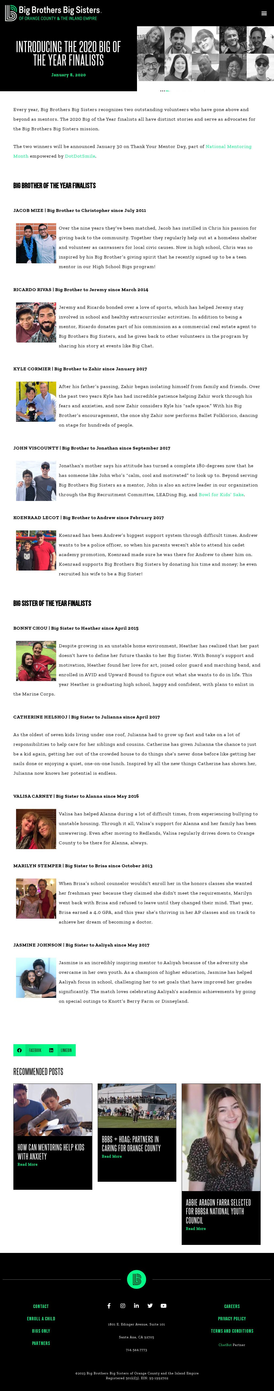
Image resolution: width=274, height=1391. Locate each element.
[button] (264, 13)
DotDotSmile (80, 156)
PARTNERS (41, 1343)
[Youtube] (163, 1306)
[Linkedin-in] (136, 1306)
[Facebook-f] (109, 1306)
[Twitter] (150, 1306)
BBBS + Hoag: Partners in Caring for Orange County (131, 1144)
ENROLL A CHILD (41, 1319)
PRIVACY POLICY (232, 1319)
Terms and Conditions (232, 1331)
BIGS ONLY (41, 1331)
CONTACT (41, 1306)
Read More (28, 1164)
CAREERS (232, 1306)
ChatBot (225, 1345)
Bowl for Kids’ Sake (221, 494)
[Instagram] (122, 1306)
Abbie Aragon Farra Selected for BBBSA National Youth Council (218, 1211)
